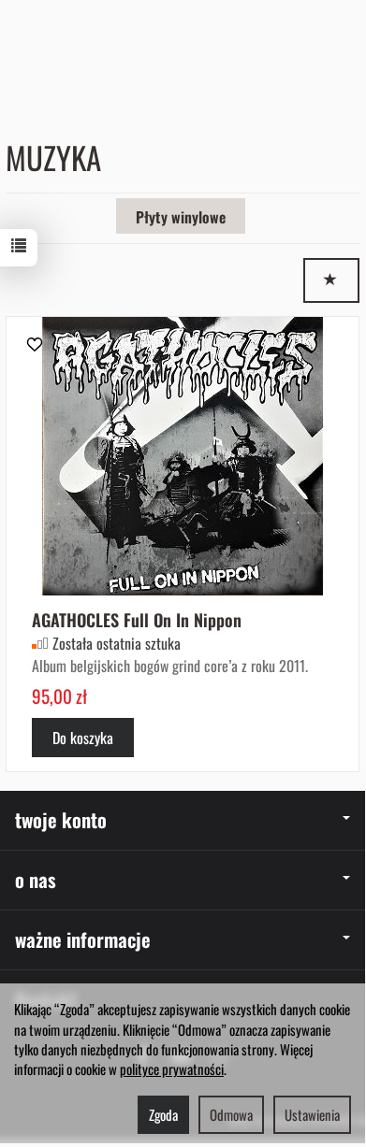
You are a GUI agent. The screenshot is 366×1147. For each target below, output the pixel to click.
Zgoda (163, 1114)
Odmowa (231, 1114)
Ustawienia (312, 1114)
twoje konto (61, 819)
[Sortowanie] (331, 280)
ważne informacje (83, 939)
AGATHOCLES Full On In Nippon (137, 619)
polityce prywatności (172, 1068)
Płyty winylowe (181, 217)
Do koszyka (82, 737)
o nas (35, 879)
